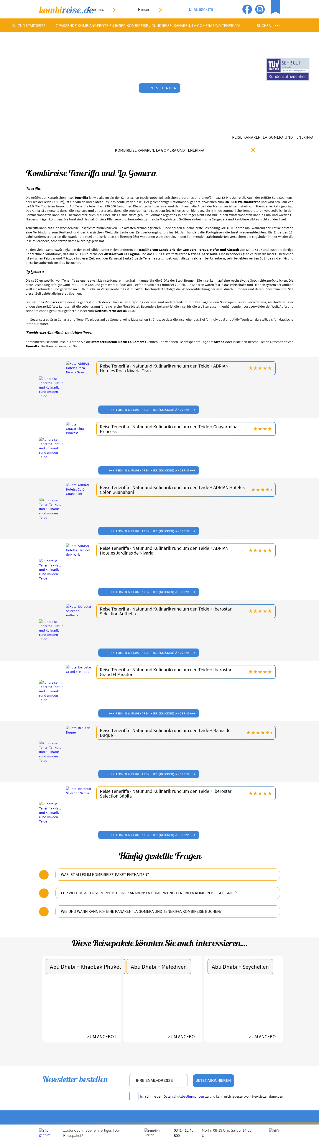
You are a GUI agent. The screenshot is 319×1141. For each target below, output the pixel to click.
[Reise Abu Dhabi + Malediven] (162, 1009)
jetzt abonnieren (213, 1080)
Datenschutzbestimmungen (184, 1096)
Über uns (96, 9)
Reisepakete (203, 9)
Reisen (144, 9)
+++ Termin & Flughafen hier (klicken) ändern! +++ (152, 410)
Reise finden (163, 87)
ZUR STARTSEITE (31, 25)
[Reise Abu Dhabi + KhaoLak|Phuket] (81, 1009)
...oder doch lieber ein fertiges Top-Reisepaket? (91, 1133)
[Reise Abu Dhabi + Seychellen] (243, 1009)
